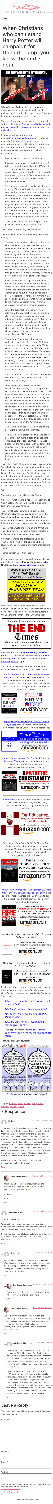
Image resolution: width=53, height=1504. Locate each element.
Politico (5, 1106)
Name (5, 1452)
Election (13, 1103)
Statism (13, 1106)
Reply (3, 1167)
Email (4, 1462)
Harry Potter (37, 1103)
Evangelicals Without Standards (24, 138)
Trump (21, 1106)
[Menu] (5, 19)
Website (5, 1472)
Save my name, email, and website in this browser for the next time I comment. (25, 1486)
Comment (6, 1419)
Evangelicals (24, 1103)
